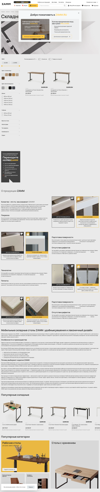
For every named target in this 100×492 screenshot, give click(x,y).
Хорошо (31, 487)
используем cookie (10, 487)
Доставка (54, 2)
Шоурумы (68, 2)
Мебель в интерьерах (44, 2)
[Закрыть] (79, 13)
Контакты (61, 2)
